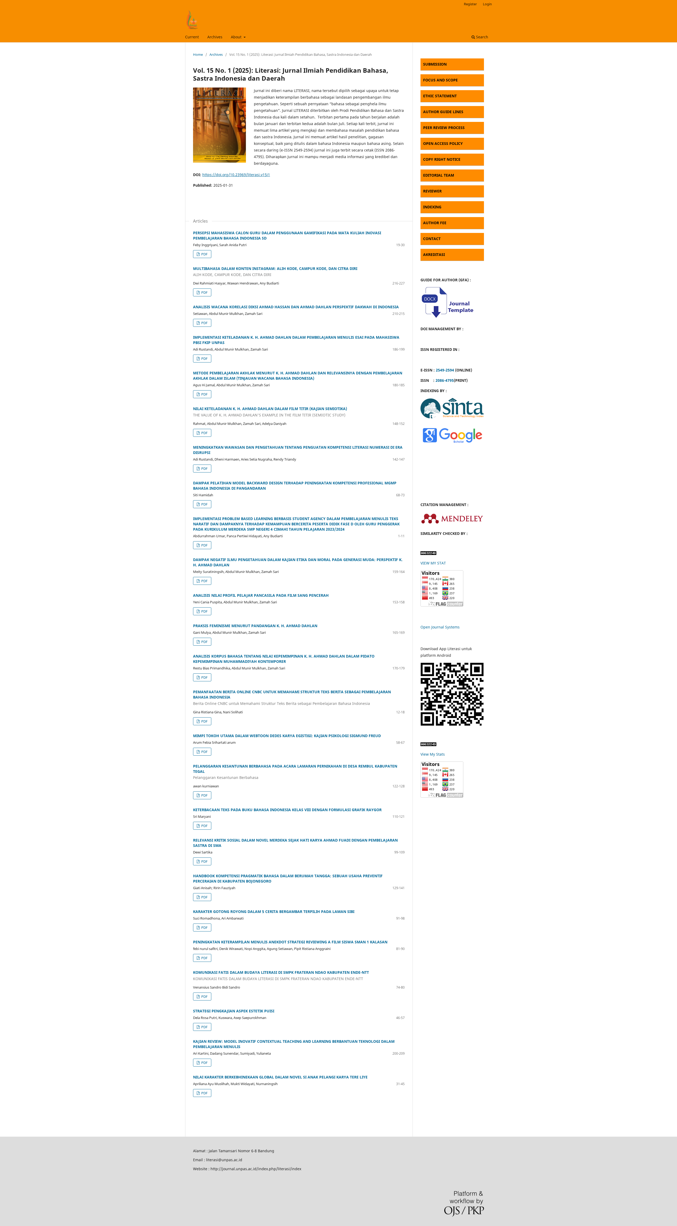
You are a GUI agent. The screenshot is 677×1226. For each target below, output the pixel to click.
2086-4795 (445, 380)
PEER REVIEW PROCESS (444, 127)
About (237, 36)
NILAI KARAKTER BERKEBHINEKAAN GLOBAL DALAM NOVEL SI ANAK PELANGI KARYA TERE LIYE (280, 1077)
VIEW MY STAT (433, 563)
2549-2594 (445, 370)
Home (198, 54)
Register (470, 4)
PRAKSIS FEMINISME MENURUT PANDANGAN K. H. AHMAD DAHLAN (255, 625)
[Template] (446, 318)
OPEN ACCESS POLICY (443, 143)
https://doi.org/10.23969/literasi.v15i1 (236, 174)
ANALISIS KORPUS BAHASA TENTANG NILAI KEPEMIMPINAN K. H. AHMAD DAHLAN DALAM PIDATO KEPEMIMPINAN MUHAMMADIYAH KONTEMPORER (283, 659)
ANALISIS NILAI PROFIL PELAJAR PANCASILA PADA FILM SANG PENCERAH (261, 595)
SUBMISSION (435, 64)
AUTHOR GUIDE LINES (443, 111)
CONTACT (432, 238)
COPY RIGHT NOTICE (441, 159)
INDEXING (432, 206)
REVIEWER (432, 191)
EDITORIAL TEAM (438, 175)
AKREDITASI (434, 254)
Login (487, 4)
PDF (204, 254)
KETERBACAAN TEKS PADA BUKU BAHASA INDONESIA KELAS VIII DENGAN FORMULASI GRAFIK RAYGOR (287, 809)
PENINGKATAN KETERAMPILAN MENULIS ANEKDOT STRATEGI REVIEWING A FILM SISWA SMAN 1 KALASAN (290, 941)
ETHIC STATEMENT (440, 95)
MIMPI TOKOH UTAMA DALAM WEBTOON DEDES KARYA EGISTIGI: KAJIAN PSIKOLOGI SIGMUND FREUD (287, 735)
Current (192, 36)
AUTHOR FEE (434, 222)
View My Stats (432, 754)
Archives (214, 36)
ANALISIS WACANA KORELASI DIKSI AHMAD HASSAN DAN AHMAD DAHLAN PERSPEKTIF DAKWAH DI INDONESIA (296, 306)
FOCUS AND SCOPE (440, 79)
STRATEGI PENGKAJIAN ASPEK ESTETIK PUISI (233, 1010)
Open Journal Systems (440, 627)
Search (481, 36)
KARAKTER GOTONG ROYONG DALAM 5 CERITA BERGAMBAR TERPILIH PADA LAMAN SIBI (273, 911)
